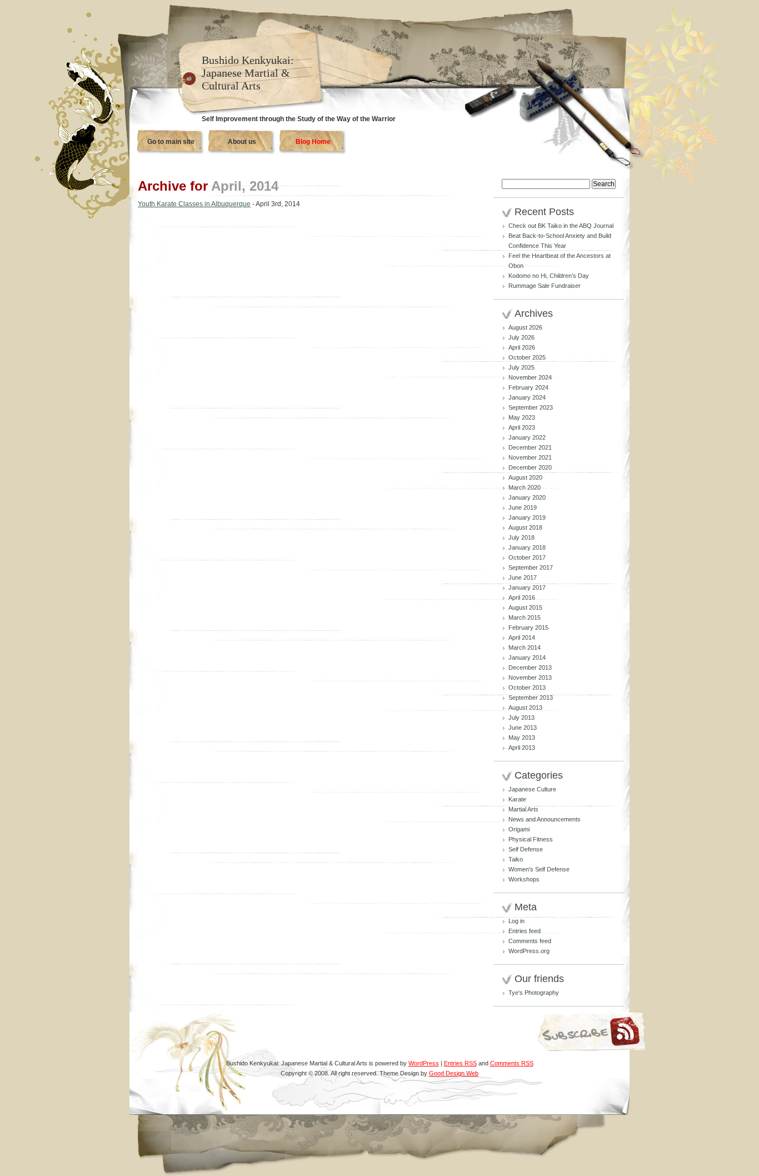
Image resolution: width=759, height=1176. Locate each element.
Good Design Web (453, 1073)
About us (242, 142)
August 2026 (525, 327)
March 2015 (524, 617)
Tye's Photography (533, 992)
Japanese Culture (532, 789)
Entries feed (524, 931)
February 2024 (528, 387)
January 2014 (527, 657)
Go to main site (170, 142)
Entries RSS (460, 1063)
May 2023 (521, 417)
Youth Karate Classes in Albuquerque (194, 204)
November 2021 (530, 457)
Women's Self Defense (539, 869)
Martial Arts (523, 809)
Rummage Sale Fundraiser (544, 285)
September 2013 (530, 697)
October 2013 (527, 687)
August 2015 (525, 607)
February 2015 (528, 627)
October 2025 (527, 357)
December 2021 (530, 447)
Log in (516, 921)
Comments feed (529, 941)
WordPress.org (529, 951)
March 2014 (524, 647)
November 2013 (530, 677)
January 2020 (527, 497)
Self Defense (525, 849)
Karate (517, 799)
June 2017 (522, 577)
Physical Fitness (530, 839)
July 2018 (521, 537)
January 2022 (527, 437)
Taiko (515, 859)
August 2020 (525, 477)
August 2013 (525, 707)
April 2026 (521, 347)
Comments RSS (511, 1063)
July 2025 (521, 367)
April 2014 (521, 637)
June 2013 (522, 727)
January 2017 (527, 587)
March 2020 (524, 487)
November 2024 (530, 377)
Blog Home (313, 142)
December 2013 (530, 667)
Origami (519, 829)
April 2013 (521, 747)
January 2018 (527, 547)
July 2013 (521, 717)
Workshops (524, 879)
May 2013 (521, 737)
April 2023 (521, 427)
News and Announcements (544, 819)
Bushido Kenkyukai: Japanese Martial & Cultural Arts (248, 73)
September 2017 (530, 567)
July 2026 (521, 337)
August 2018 (525, 527)
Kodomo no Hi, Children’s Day (548, 275)
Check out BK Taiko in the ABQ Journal (560, 225)
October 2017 (527, 557)
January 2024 (527, 397)
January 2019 (527, 517)
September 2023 (530, 407)
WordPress (423, 1063)
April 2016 (521, 597)
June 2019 (522, 507)
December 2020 (530, 467)
